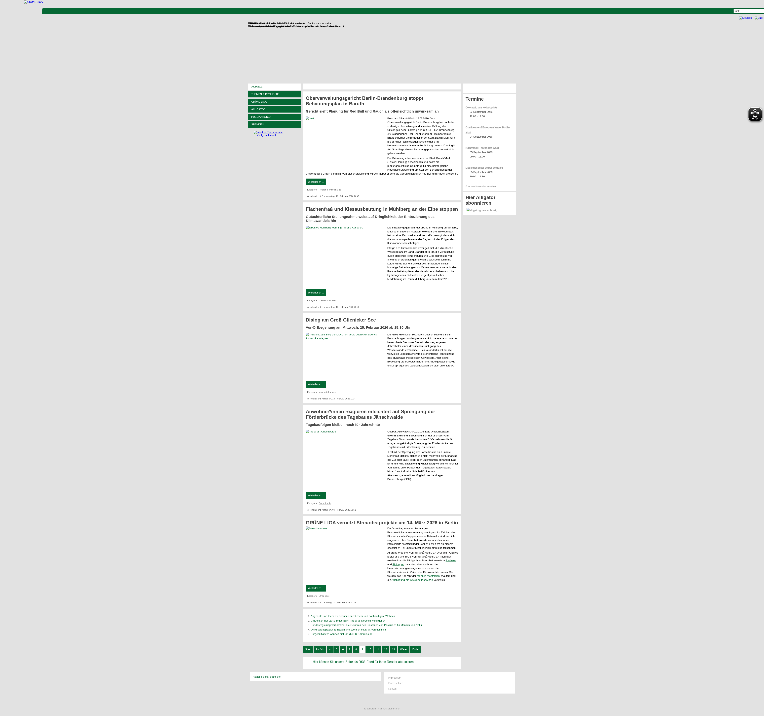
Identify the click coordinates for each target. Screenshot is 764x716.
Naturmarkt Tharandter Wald (482, 147)
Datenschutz (395, 683)
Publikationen (261, 116)
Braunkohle (325, 503)
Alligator (258, 109)
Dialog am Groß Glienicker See (341, 320)
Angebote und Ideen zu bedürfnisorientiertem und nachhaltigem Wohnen (353, 616)
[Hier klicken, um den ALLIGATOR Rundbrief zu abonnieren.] (489, 210)
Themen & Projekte (265, 94)
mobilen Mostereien (428, 575)
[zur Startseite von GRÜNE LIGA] (33, 1)
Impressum (394, 677)
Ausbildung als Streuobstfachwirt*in (412, 579)
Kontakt (392, 688)
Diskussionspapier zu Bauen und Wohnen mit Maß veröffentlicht (348, 629)
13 (393, 649)
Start (308, 649)
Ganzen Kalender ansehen (481, 186)
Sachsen (451, 560)
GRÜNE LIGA (259, 101)
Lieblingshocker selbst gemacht (484, 167)
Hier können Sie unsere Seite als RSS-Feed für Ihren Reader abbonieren (363, 662)
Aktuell (256, 86)
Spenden (257, 124)
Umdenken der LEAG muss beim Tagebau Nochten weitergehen (348, 620)
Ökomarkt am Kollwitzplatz (481, 107)
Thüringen (398, 564)
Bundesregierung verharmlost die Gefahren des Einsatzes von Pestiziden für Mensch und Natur (366, 625)
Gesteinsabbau (327, 300)
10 (369, 649)
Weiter (403, 649)
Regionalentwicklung (330, 189)
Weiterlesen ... (316, 181)
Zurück (320, 649)
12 (385, 649)
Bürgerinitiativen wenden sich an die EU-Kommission (341, 633)
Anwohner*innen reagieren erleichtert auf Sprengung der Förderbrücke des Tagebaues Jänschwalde (370, 414)
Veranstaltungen (327, 392)
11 (377, 649)
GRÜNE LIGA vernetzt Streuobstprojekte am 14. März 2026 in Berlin (382, 522)
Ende (415, 649)
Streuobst (324, 596)
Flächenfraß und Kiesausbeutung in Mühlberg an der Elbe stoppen (382, 209)
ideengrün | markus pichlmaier (382, 708)
